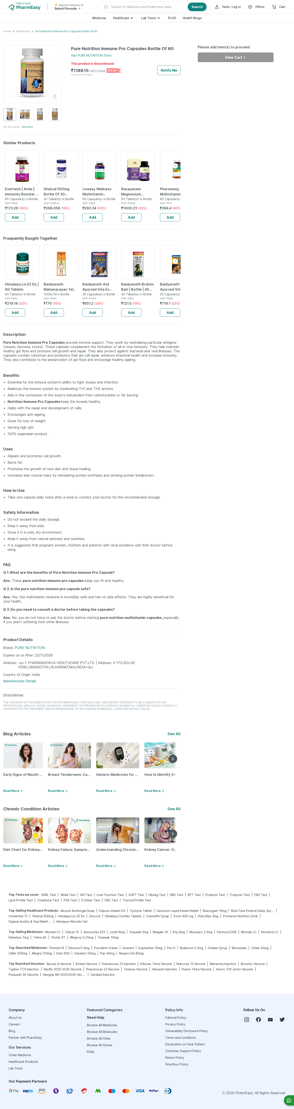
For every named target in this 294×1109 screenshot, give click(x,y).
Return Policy (174, 1057)
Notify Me (169, 70)
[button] (153, 7)
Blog (12, 1031)
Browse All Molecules (102, 1032)
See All (174, 734)
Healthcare (121, 18)
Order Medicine (20, 1055)
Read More (27, 127)
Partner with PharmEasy (25, 1037)
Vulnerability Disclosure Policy (186, 1031)
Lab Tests (148, 18)
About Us (15, 1017)
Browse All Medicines (102, 1025)
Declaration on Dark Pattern (185, 1044)
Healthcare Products (23, 1061)
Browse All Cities (99, 1038)
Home (7, 31)
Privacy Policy (175, 1024)
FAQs (90, 1052)
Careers (14, 1024)
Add (15, 217)
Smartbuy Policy (176, 1064)
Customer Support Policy (183, 1051)
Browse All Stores (99, 1045)
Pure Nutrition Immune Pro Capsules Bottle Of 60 (66, 31)
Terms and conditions (180, 1037)
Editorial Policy (175, 1017)
